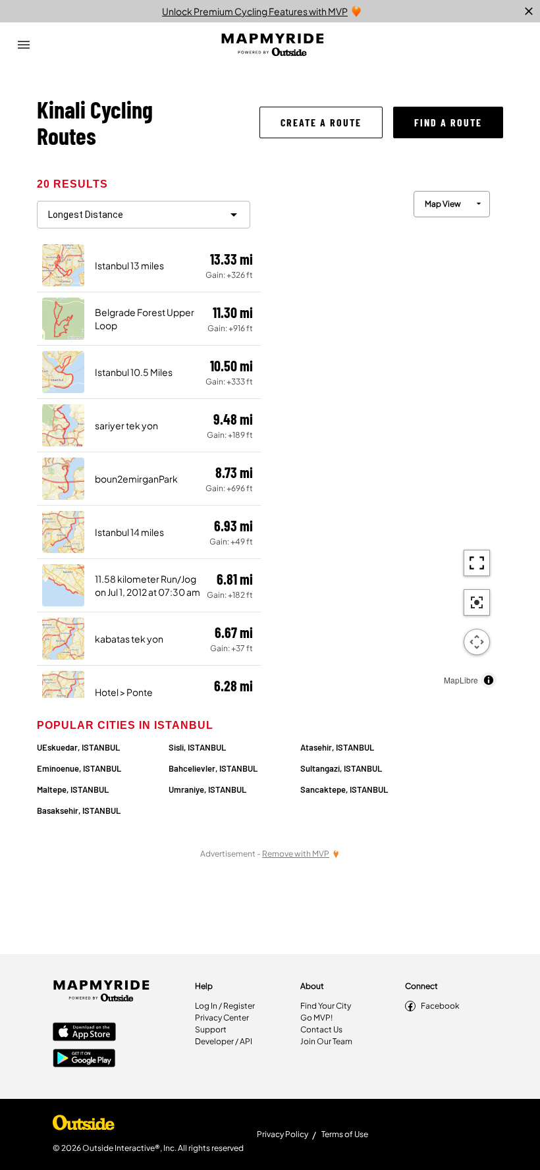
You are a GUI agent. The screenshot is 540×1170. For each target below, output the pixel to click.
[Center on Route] (477, 602)
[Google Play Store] (84, 1059)
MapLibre (461, 679)
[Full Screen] (477, 563)
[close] (528, 11)
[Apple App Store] (84, 1033)
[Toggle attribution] (489, 680)
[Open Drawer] (24, 45)
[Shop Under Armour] (84, 1126)
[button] (321, 122)
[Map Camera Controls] (477, 642)
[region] (382, 436)
